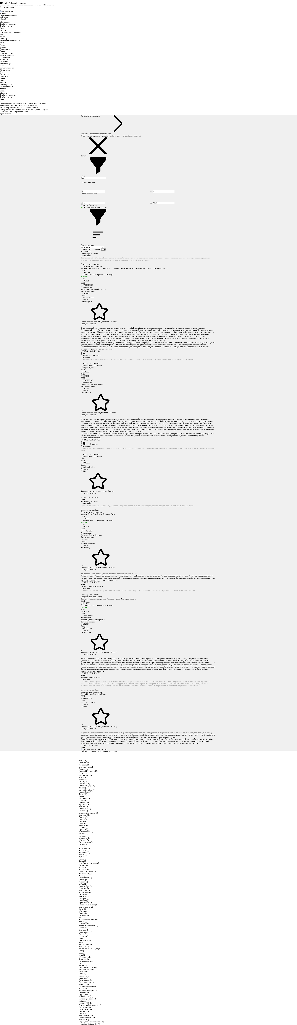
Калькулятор (5, 74)
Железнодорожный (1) (88, 999)
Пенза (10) (83, 782)
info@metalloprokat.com (17, 3)
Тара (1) (82, 942)
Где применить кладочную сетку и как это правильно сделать (24, 110)
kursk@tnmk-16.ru (88, 467)
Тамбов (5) (83, 788)
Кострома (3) (84, 850)
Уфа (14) (82, 777)
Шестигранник (6, 22)
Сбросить (84, 205)
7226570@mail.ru (87, 298)
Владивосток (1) (85, 878)
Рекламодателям (6, 53)
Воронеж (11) (84, 763)
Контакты (4, 59)
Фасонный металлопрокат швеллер (14, 112)
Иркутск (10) (84, 796)
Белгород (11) (84, 815)
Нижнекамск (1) (85, 944)
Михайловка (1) (85, 892)
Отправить (93, 205)
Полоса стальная (6, 87)
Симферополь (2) (85, 961)
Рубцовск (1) (84, 1001)
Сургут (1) (83, 934)
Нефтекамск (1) (85, 894)
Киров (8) (83, 819)
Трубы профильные (8, 24)
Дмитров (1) (84, 930)
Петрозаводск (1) (85, 940)
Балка (2, 34)
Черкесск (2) (84, 888)
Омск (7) (82, 909)
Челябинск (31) (85, 779)
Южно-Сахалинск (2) (87, 871)
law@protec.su (86, 628)
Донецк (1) (83, 972)
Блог (2, 72)
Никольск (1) (84, 978)
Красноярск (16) (85, 775)
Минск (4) (83, 867)
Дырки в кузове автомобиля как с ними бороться (19, 108)
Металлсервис (86, 302)
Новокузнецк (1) (85, 932)
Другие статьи (5, 114)
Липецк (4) (83, 769)
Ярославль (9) (84, 805)
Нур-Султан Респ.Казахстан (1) (91, 1022)
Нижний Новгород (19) (88, 771)
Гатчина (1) (83, 963)
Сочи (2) (82, 800)
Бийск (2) (82, 884)
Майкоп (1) (83, 882)
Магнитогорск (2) (86, 832)
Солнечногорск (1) (86, 982)
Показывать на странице (90, 249)
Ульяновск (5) (84, 890)
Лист (2, 43)
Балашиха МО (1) (86, 1016)
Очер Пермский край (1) (88, 967)
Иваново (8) (83, 825)
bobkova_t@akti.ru (88, 543)
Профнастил (5, 49)
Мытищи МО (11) (86, 997)
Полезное (4, 62)
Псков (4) (82, 821)
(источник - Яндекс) (109, 322)
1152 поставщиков (48, 5)
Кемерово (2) (84, 834)
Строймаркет (86, 393)
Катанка (3, 20)
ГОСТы (3, 66)
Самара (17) (83, 823)
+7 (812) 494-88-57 (8, 7)
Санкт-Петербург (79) (87, 790)
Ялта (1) (82, 951)
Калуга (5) (83, 855)
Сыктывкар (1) (85, 1007)
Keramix (84, 707)
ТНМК (83, 471)
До (151, 191)
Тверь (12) (83, 794)
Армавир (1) (84, 915)
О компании (5, 57)
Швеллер (3, 39)
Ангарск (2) (83, 817)
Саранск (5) (83, 827)
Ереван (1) (83, 974)
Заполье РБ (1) (84, 1020)
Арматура (4, 18)
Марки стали (5, 70)
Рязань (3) (83, 859)
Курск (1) (82, 876)
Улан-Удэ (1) (84, 984)
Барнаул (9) (83, 811)
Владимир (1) (84, 838)
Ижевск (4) (83, 865)
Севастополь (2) (85, 980)
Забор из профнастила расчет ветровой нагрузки (19, 105)
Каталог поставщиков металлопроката (96, 134)
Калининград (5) (85, 873)
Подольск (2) (84, 928)
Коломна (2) (83, 936)
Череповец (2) (84, 976)
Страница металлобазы (90, 264)
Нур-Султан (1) (85, 995)
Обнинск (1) (84, 993)
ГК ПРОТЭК (86, 632)
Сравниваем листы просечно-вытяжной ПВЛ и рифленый (23, 103)
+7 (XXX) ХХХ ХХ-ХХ (90, 351)
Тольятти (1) (84, 959)
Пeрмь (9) (83, 844)
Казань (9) (83, 761)
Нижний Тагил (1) (86, 970)
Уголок (3, 36)
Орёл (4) (82, 1013)
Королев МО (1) (85, 1003)
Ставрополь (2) (85, 809)
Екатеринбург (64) (86, 767)
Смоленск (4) (84, 802)
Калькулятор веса (7, 68)
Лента (2, 45)
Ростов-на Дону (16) (87, 786)
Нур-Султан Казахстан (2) (89, 863)
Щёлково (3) (84, 1011)
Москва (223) (84, 765)
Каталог (3, 14)
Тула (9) (82, 857)
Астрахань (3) (84, 896)
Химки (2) (83, 922)
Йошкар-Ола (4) (85, 886)
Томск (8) (82, 861)
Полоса (3, 47)
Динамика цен (5, 64)
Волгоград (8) (84, 784)
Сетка (2, 51)
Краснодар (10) (85, 798)
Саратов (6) (83, 773)
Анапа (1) (83, 913)
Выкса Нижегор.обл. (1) (88, 1009)
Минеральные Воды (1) (88, 919)
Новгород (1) (84, 901)
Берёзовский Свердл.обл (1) (90, 1005)
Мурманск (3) (84, 848)
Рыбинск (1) (84, 924)
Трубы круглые (6, 26)
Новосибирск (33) (86, 792)
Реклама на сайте (7, 55)
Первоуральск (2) (85, 842)
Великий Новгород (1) (88, 990)
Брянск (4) (83, 953)
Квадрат (3, 30)
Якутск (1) (83, 938)
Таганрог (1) (84, 947)
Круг (2, 28)
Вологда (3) (83, 846)
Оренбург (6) (84, 830)
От (82, 191)
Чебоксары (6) (84, 880)
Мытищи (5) (84, 840)
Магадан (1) (83, 911)
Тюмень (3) (83, 807)
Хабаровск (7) (84, 853)
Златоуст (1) (83, 965)
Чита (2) (82, 955)
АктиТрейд (85, 548)
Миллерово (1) (84, 957)
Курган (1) (83, 917)
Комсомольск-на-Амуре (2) (89, 949)
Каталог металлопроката (90, 116)
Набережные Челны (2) (88, 905)
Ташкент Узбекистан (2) (88, 926)
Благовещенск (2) (86, 907)
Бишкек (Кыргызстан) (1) (89, 986)
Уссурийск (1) (84, 988)
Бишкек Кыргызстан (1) (88, 813)
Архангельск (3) (85, 903)
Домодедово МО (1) (87, 1018)
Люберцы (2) (84, 899)
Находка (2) (83, 836)
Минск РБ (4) (84, 869)
